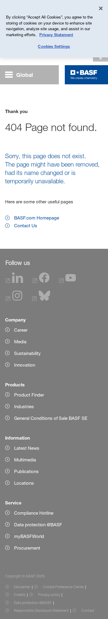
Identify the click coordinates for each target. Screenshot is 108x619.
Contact (87, 610)
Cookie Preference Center (63, 587)
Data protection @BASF (33, 602)
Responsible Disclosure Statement (41, 610)
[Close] (100, 8)
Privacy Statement (56, 34)
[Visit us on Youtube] (67, 281)
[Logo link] (84, 75)
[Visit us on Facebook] (41, 281)
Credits (20, 594)
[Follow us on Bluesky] (41, 299)
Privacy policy (49, 594)
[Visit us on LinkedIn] (14, 281)
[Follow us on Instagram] (14, 299)
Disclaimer (22, 587)
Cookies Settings (54, 46)
